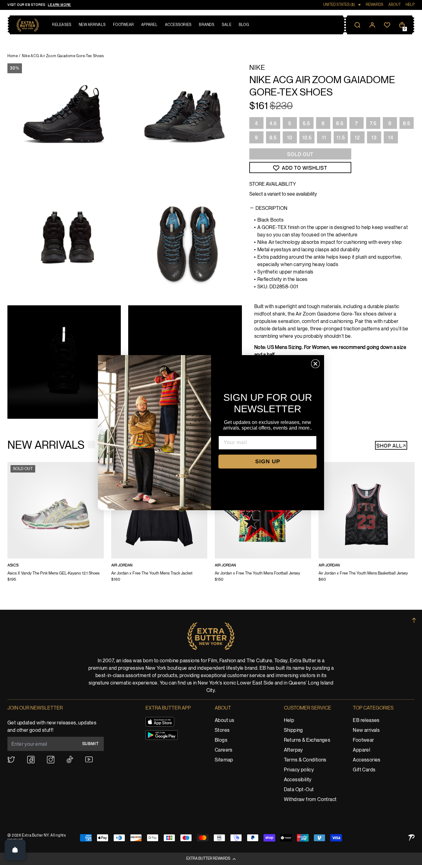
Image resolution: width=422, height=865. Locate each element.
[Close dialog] (315, 363)
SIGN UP (267, 461)
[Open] (15, 849)
